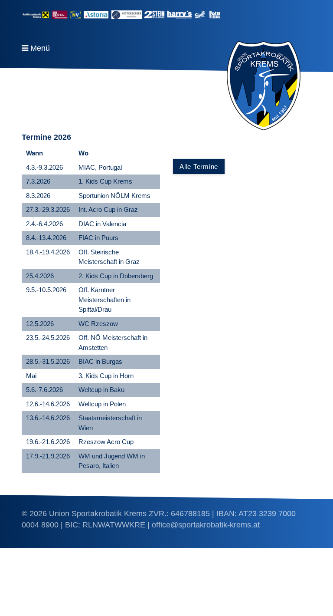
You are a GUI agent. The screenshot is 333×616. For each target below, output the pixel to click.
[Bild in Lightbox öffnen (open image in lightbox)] (166, 14)
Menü (40, 48)
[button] (199, 166)
